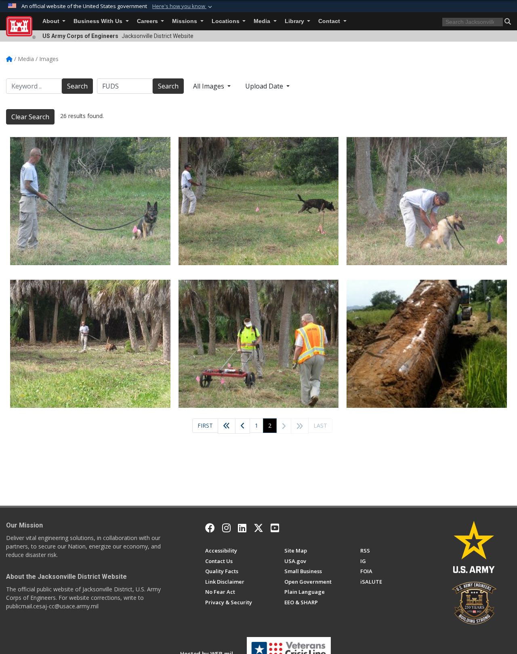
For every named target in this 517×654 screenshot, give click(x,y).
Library (295, 21)
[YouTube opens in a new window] (275, 528)
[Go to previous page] (242, 426)
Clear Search (30, 116)
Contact (330, 21)
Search (77, 86)
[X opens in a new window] (258, 528)
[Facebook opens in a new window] (210, 528)
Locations (226, 21)
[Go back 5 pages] (226, 426)
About (51, 21)
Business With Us (99, 21)
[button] (183, 6)
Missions (185, 21)
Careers (148, 21)
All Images (209, 86)
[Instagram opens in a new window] (226, 528)
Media (263, 21)
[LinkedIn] (242, 528)
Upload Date (265, 86)
